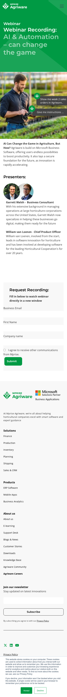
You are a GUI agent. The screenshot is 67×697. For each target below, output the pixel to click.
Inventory (8, 449)
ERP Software (10, 487)
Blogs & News (10, 539)
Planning (8, 456)
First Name (10, 322)
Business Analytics (13, 501)
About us (8, 519)
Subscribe (33, 611)
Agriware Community (14, 566)
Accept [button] (26, 690)
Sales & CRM (10, 470)
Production (9, 442)
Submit (12, 361)
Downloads (9, 553)
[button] (61, 6)
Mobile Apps (10, 494)
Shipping (8, 463)
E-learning (9, 525)
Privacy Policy (10, 654)
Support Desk (10, 532)
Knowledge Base (12, 560)
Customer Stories (12, 546)
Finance (7, 436)
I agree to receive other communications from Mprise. (30, 352)
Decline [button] (40, 690)
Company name (13, 336)
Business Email (12, 308)
